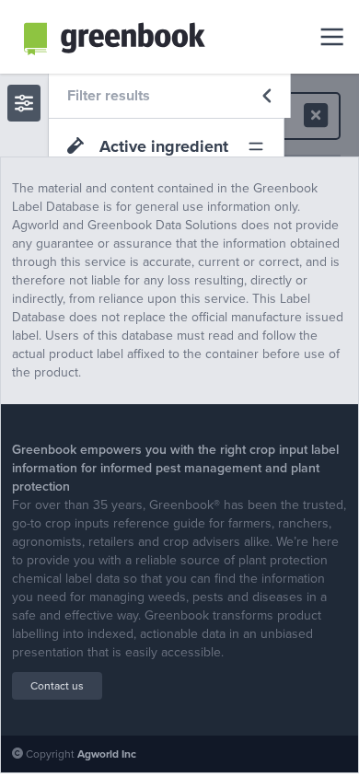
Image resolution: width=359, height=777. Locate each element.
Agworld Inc (106, 754)
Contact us (57, 685)
